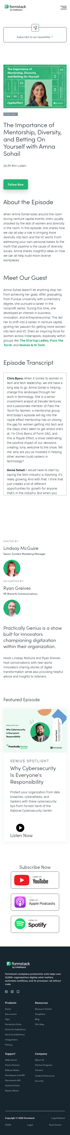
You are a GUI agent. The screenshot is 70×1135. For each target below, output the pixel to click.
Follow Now (16, 184)
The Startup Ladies (34, 340)
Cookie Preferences (45, 1075)
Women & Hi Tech (32, 345)
